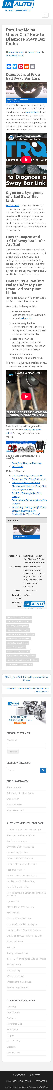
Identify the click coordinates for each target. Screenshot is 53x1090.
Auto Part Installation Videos (20, 793)
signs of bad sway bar (16, 647)
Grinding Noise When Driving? (26, 514)
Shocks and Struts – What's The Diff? (24, 935)
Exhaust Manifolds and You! (20, 858)
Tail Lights (11, 947)
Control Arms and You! (17, 852)
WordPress (43, 1087)
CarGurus (11, 1018)
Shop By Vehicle (14, 804)
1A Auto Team (34, 52)
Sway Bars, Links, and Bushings (27, 463)
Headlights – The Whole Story (21, 881)
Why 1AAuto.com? (15, 810)
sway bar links (32, 112)
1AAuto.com (19, 1075)
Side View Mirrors (15, 941)
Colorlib (24, 1087)
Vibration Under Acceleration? (26, 482)
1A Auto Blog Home (14, 55)
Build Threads (13, 1012)
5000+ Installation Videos (18, 1081)
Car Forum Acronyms (17, 841)
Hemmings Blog (14, 1023)
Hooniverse (12, 1029)
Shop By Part (13, 798)
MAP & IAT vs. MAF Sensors (20, 907)
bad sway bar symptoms (17, 626)
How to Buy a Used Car (18, 887)
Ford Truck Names (16, 869)
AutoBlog (11, 1006)
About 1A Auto (14, 787)
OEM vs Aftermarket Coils (19, 918)
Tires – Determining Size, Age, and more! (26, 958)
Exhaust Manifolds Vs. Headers (21, 864)
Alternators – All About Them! (21, 835)
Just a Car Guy (13, 1041)
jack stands (25, 318)
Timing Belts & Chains (17, 953)
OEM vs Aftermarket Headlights (22, 924)
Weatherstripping (15, 976)
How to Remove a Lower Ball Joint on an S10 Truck (26, 894)
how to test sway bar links (17, 643)
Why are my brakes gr (22, 507)
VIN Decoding (13, 970)
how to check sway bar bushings (20, 634)
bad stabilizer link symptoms (19, 617)
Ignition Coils (13, 901)
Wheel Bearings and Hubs (19, 981)
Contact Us (41, 1081)
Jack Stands (17, 466)
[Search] (43, 770)
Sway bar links (12, 205)
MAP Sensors (13, 912)
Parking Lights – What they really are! (24, 930)
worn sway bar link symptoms (19, 664)
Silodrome (11, 1046)
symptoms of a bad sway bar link (21, 656)
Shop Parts (35, 1075)
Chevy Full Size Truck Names (20, 846)
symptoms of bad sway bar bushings (22, 660)
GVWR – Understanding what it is (22, 875)
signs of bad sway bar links (18, 651)
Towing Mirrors (14, 964)
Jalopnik (10, 1035)
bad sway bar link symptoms (19, 621)
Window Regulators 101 (18, 987)
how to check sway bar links (18, 638)
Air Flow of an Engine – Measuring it (24, 829)
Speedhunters (13, 1052)
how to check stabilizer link (18, 630)
